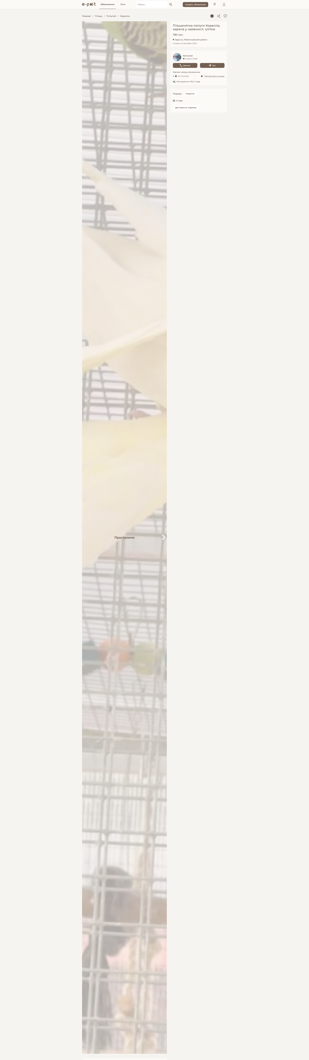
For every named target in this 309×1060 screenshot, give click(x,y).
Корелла (125, 16)
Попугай (111, 16)
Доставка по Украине (186, 107)
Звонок (186, 65)
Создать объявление (195, 4)
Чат (214, 65)
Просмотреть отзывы (214, 76)
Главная (86, 16)
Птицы (98, 16)
